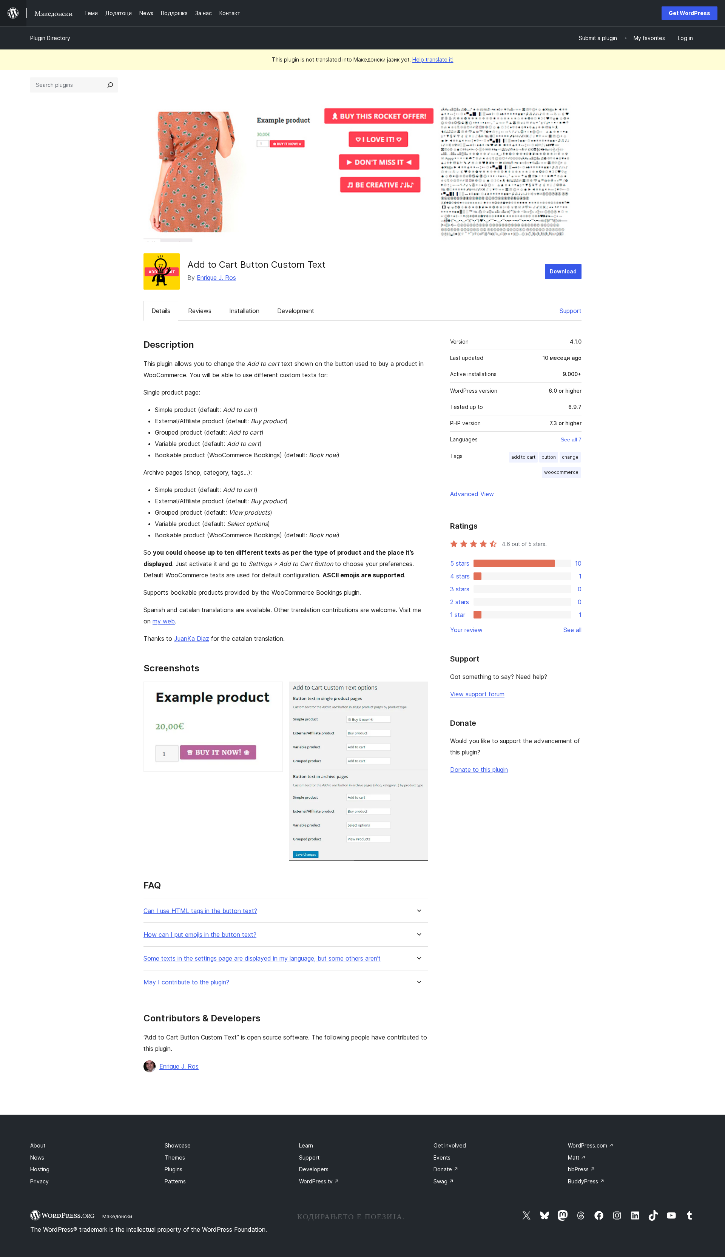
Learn (306, 1145)
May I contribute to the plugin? (186, 982)
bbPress (581, 1169)
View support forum (477, 694)
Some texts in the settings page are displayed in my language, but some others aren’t (262, 958)
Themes (175, 1157)
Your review (466, 630)
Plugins (173, 1169)
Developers (314, 1169)
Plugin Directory (50, 38)
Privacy (39, 1181)
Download (563, 271)
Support (571, 311)
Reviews (199, 311)
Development (295, 311)
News (37, 1157)
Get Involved (449, 1145)
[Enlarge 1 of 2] (272, 692)
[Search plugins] (110, 85)
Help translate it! (433, 59)
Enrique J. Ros (216, 277)
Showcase (178, 1145)
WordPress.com (591, 1145)
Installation (244, 311)
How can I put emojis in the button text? (199, 934)
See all (572, 630)
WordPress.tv (319, 1181)
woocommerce (561, 472)
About (37, 1145)
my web (164, 621)
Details (160, 311)
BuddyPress (586, 1181)
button (548, 457)
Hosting (39, 1169)
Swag (443, 1181)
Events (441, 1157)
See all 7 (571, 439)
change (570, 457)
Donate (445, 1169)
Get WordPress (689, 13)
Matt (577, 1157)
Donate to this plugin (479, 769)
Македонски (117, 1216)
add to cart (523, 457)
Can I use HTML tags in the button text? (200, 911)
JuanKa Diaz (191, 638)
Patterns (175, 1181)
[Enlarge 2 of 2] (418, 692)
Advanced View (472, 494)
